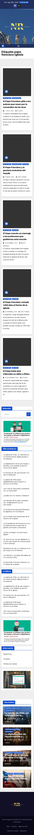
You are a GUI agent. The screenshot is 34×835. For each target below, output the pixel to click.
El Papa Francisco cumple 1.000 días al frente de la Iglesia (16, 305)
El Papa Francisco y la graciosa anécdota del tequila (14, 170)
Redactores (7, 654)
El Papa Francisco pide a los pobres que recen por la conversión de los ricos (17, 104)
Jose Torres (22, 177)
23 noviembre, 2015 (12, 377)
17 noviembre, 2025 (14, 718)
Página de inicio (23, 826)
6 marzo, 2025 (12, 739)
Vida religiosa (16, 98)
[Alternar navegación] (18, 46)
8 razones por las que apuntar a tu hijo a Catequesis (16, 757)
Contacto (6, 659)
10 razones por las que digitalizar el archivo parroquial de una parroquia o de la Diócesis (16, 541)
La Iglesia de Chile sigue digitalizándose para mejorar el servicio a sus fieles (14, 482)
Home (8, 826)
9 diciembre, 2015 (11, 311)
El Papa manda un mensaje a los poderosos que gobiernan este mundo (17, 236)
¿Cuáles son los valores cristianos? (16, 496)
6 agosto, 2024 (12, 782)
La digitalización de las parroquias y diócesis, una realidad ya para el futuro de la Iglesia (16, 466)
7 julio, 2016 (9, 111)
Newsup (27, 819)
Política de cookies (10, 664)
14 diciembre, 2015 (11, 243)
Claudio (20, 111)
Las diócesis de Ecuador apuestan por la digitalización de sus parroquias (15, 503)
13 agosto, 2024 (13, 760)
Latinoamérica (17, 164)
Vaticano (25, 164)
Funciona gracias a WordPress (11, 819)
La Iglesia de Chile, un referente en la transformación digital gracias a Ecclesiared (16, 457)
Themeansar (17, 822)
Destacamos (7, 98)
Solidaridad (8, 752)
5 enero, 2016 (10, 177)
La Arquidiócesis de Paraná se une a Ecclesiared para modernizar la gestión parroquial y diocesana (16, 525)
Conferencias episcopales (12, 708)
